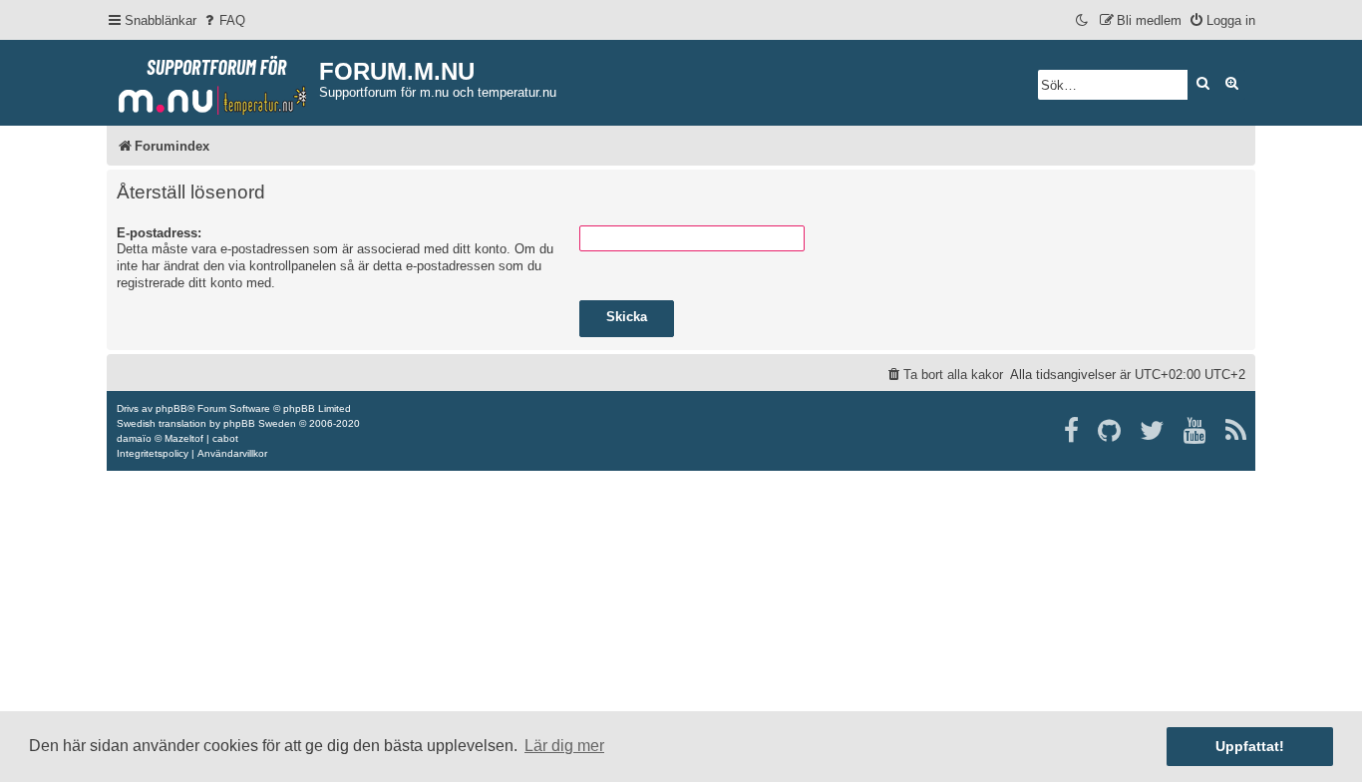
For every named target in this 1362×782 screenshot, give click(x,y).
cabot (225, 438)
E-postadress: (159, 232)
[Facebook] (1072, 431)
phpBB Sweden (259, 423)
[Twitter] (1153, 431)
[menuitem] (223, 20)
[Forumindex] (213, 81)
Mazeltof (184, 438)
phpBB (171, 408)
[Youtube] (1196, 431)
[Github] (1110, 431)
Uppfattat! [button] (1249, 746)
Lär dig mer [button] (564, 745)
